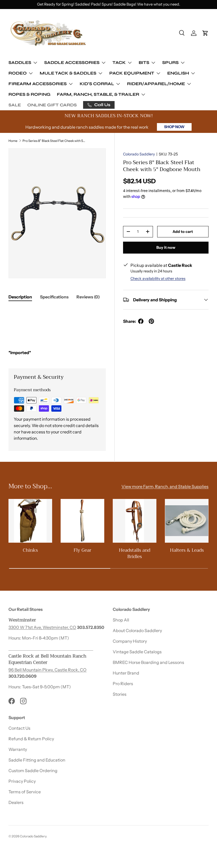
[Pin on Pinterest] (151, 321)
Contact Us (19, 728)
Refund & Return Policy (31, 738)
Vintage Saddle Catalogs (137, 651)
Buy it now (165, 247)
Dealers (16, 802)
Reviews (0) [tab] (88, 296)
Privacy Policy (22, 781)
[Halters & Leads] (186, 520)
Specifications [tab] (54, 296)
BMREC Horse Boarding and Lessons (148, 662)
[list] (57, 213)
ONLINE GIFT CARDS (52, 104)
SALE (14, 104)
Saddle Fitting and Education (36, 760)
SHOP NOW (174, 126)
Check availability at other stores (158, 278)
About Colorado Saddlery (137, 630)
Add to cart (183, 231)
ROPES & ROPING (29, 94)
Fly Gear (82, 550)
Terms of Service (24, 791)
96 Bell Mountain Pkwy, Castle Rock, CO (47, 669)
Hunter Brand (126, 673)
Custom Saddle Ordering (32, 770)
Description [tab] (20, 296)
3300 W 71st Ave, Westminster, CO (42, 627)
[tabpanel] (57, 331)
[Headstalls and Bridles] (134, 520)
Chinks (30, 550)
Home (12, 141)
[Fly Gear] (82, 520)
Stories (119, 694)
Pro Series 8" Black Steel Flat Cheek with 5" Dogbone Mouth (54, 141)
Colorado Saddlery (139, 154)
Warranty (17, 749)
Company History (130, 641)
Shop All (121, 620)
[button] (205, 33)
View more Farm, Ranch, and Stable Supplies (165, 486)
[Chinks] (30, 520)
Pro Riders (123, 683)
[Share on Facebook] (140, 321)
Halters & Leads (187, 550)
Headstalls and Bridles (134, 553)
